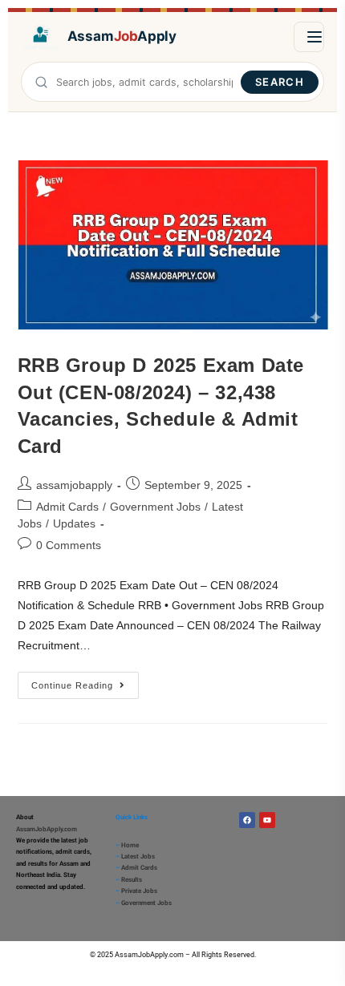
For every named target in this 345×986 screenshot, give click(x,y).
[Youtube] (267, 820)
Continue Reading (85, 681)
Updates (74, 523)
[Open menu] (309, 37)
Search (279, 81)
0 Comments (68, 545)
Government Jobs (155, 506)
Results (131, 879)
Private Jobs (139, 891)
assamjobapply (74, 485)
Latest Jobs (138, 856)
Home (130, 845)
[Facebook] (247, 820)
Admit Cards (67, 506)
